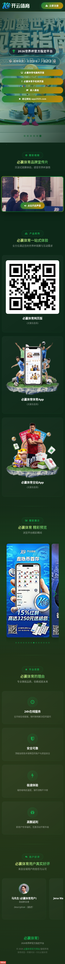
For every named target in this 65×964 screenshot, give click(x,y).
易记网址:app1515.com (34, 99)
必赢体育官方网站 (32, 948)
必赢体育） (32, 938)
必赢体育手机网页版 (34, 81)
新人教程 (34, 90)
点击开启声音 (34, 205)
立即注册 (54, 5)
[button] (16, 642)
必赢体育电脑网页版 (34, 72)
